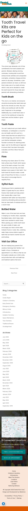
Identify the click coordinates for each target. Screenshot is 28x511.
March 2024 (6, 388)
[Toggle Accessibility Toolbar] (3, 504)
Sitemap (18, 498)
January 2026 (7, 354)
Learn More (14, 481)
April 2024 (6, 386)
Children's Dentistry (9, 300)
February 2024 (7, 391)
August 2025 (6, 365)
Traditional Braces (8, 323)
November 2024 (8, 383)
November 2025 (7, 360)
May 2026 (6, 342)
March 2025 (6, 380)
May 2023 (6, 400)
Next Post (14, 273)
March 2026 (6, 348)
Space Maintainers (8, 318)
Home (14, 471)
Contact (14, 483)
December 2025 (7, 357)
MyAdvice (22, 492)
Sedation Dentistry (8, 315)
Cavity (4, 295)
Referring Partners (14, 486)
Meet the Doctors (14, 477)
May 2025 (6, 374)
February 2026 (7, 351)
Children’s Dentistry (14, 473)
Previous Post (14, 268)
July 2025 (6, 368)
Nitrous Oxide (7, 309)
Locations (14, 479)
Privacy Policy (17, 496)
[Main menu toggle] (26, 3)
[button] (13, 452)
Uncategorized (6, 45)
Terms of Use (11, 498)
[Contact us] (21, 509)
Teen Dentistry (7, 321)
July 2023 (6, 397)
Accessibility (8, 496)
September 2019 (8, 406)
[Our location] (26, 509)
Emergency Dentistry (9, 306)
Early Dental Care (8, 303)
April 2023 (6, 403)
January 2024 (7, 394)
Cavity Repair (7, 298)
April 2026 (6, 345)
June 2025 (6, 371)
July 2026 (6, 337)
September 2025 (8, 363)
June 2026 (6, 340)
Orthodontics (6, 312)
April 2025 (6, 377)
